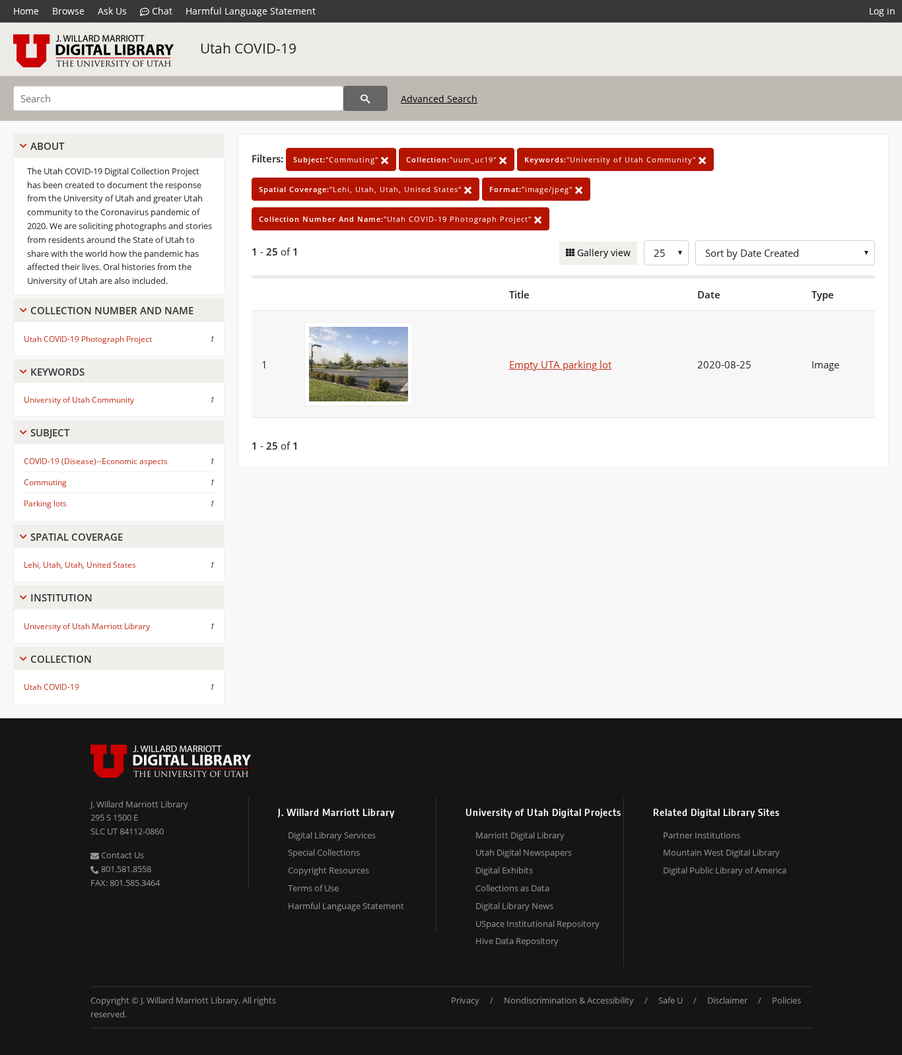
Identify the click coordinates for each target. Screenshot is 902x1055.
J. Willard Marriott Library (139, 804)
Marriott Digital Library (520, 835)
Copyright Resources (328, 870)
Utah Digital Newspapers (523, 852)
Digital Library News (514, 906)
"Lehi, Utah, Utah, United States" (361, 189)
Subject (49, 432)
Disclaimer (727, 1000)
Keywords (57, 371)
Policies (786, 1000)
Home (26, 11)
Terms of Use (313, 888)
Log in (882, 11)
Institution (61, 597)
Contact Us (121, 855)
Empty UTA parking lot (560, 364)
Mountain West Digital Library (721, 852)
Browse (68, 11)
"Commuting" (337, 159)
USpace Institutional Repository (537, 924)
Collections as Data (512, 888)
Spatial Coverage (76, 536)
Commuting (45, 482)
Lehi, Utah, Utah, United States (80, 564)
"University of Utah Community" (611, 159)
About (47, 146)
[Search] (365, 98)
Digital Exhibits (504, 870)
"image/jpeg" (532, 189)
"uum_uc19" (452, 159)
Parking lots (45, 503)
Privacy (465, 1000)
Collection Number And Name (111, 310)
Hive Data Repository (517, 941)
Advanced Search (439, 98)
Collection (61, 658)
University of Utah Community (79, 399)
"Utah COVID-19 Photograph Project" (396, 219)
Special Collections (324, 852)
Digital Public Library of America (724, 870)
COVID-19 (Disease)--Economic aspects (96, 461)
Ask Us (112, 11)
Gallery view (602, 252)
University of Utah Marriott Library (87, 626)
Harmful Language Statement (251, 11)
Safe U (670, 1000)
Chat (160, 11)
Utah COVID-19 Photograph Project (88, 339)
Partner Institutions (701, 835)
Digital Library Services (332, 835)
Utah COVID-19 (248, 48)
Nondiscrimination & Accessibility (569, 1000)
